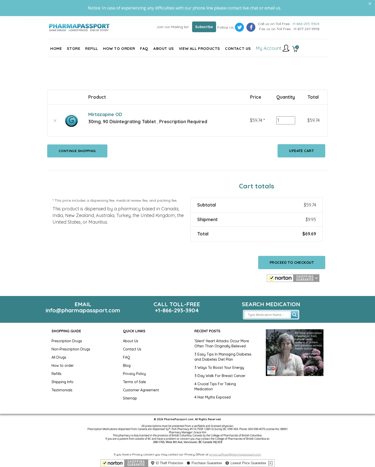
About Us (130, 341)
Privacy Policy (134, 373)
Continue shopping (179, 71)
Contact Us (132, 349)
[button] (293, 278)
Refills (56, 373)
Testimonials (62, 390)
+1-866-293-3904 (305, 23)
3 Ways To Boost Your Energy (219, 367)
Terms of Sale (134, 382)
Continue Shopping (77, 151)
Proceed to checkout (292, 262)
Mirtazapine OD (105, 114)
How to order (63, 365)
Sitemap (130, 398)
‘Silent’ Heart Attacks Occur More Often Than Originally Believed (221, 343)
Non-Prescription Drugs (71, 349)
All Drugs (59, 357)
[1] (295, 49)
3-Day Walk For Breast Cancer (219, 375)
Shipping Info (62, 382)
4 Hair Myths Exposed (212, 397)
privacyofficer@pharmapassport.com (235, 454)
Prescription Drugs (67, 341)
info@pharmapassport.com (83, 310)
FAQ (126, 357)
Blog (127, 365)
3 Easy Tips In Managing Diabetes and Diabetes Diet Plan (223, 357)
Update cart (301, 151)
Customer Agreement (141, 390)
